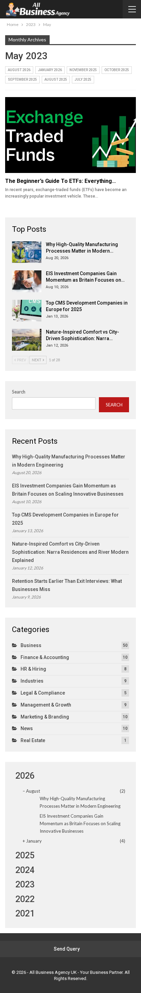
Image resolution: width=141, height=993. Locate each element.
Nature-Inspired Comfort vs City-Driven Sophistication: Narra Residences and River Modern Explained (70, 552)
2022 (25, 899)
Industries (32, 681)
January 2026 (50, 70)
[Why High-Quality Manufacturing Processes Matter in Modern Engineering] (26, 252)
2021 (25, 913)
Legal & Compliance (43, 693)
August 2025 (55, 79)
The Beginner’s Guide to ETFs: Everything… (60, 181)
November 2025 (83, 70)
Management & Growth (46, 705)
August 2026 (19, 70)
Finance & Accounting (45, 657)
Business (31, 645)
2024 (25, 870)
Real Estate (33, 740)
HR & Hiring (33, 669)
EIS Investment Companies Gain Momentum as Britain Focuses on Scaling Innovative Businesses (80, 823)
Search (18, 391)
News (27, 728)
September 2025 (22, 79)
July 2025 (83, 79)
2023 (25, 884)
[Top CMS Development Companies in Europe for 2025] (26, 311)
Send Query (67, 949)
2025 (25, 855)
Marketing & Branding (45, 717)
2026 (25, 776)
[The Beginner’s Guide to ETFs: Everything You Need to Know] (70, 135)
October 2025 (116, 70)
